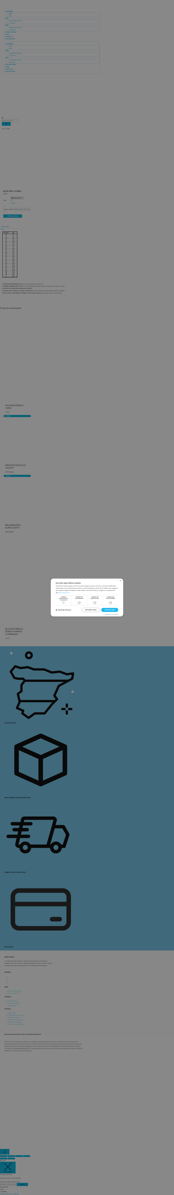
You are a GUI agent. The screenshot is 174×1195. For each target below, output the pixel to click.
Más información (64, 592)
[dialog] (87, 597)
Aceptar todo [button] (110, 610)
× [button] (120, 580)
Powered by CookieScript (111, 614)
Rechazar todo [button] (90, 610)
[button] (63, 610)
